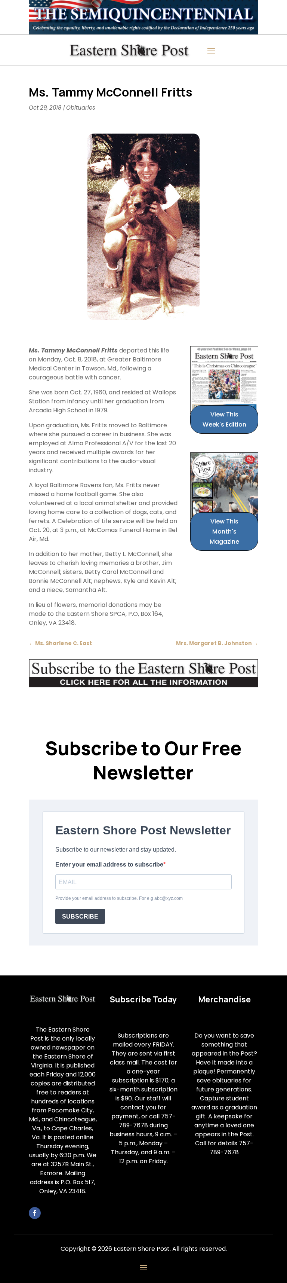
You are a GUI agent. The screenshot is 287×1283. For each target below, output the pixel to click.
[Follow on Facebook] (35, 1213)
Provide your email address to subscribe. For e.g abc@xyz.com (119, 898)
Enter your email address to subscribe (109, 864)
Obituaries (80, 108)
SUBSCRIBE (80, 916)
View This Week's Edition (224, 419)
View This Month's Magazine (224, 531)
